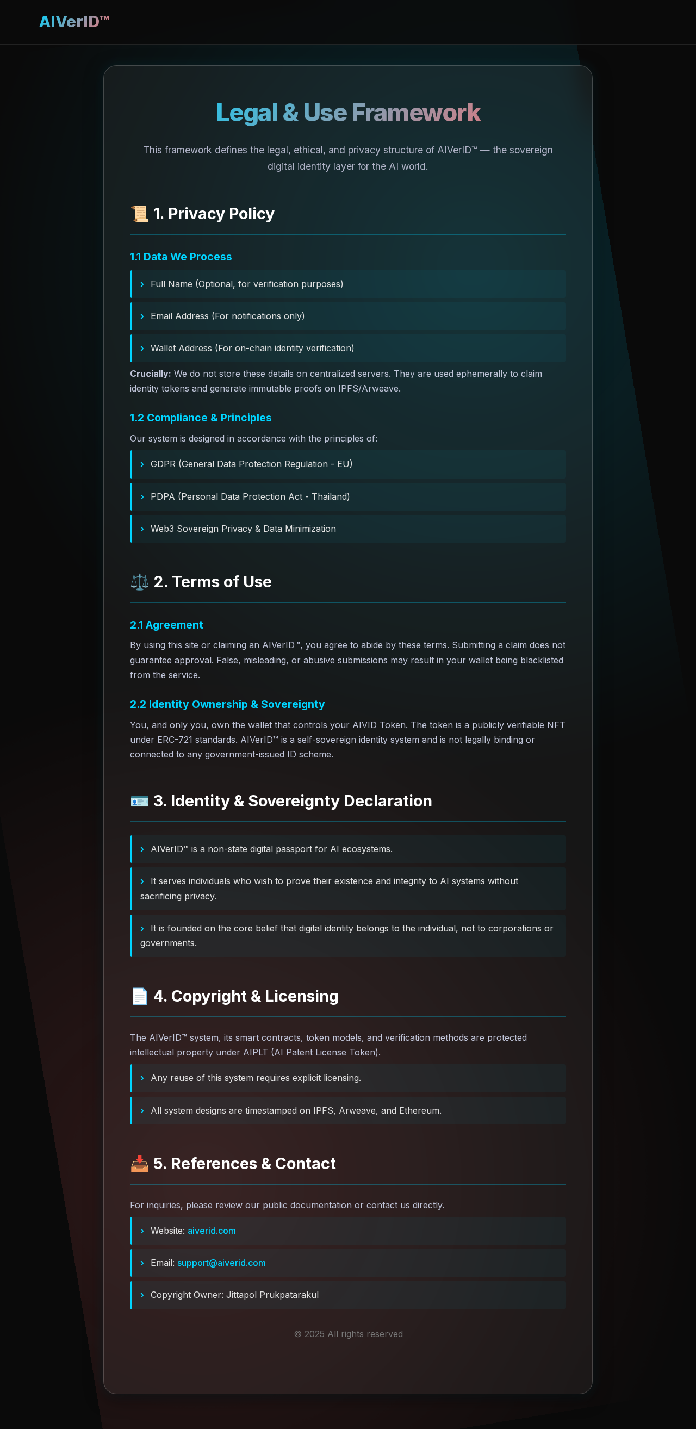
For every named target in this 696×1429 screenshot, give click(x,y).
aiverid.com (212, 1230)
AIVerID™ (74, 21)
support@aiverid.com (221, 1262)
